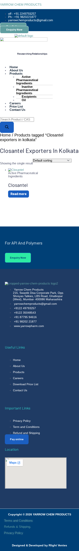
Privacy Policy (14, 533)
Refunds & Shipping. (17, 526)
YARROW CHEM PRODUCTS (21, 4)
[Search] (7, 127)
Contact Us (17, 109)
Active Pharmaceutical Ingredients (27, 80)
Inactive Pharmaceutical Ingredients (27, 90)
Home (5, 135)
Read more (19, 194)
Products (16, 73)
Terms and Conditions (18, 520)
